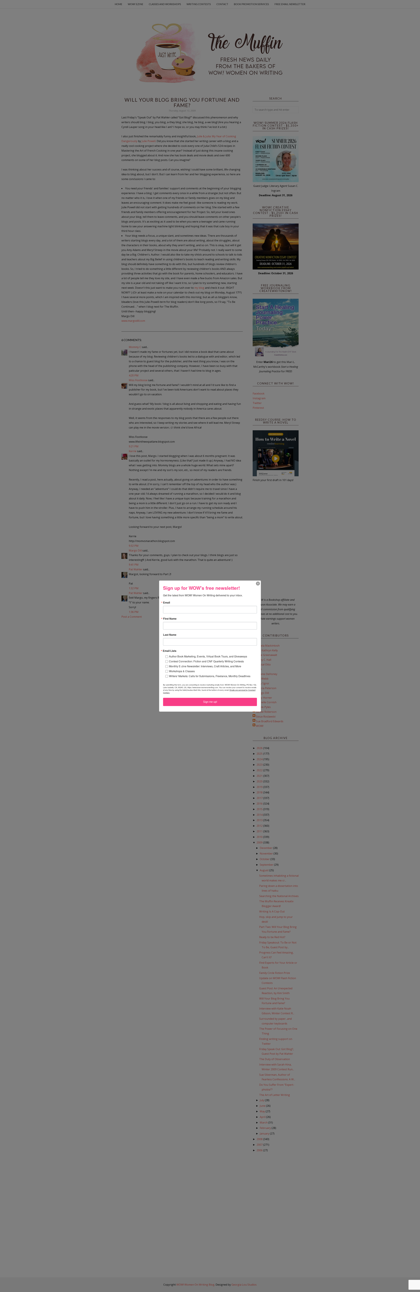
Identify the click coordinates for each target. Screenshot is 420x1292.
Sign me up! (210, 701)
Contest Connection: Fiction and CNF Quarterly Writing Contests (206, 661)
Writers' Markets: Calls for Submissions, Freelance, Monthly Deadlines (209, 676)
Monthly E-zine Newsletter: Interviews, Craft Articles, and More (205, 666)
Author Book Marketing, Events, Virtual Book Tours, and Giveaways (208, 656)
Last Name (169, 634)
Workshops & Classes (182, 671)
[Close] (258, 583)
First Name (170, 618)
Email (166, 602)
